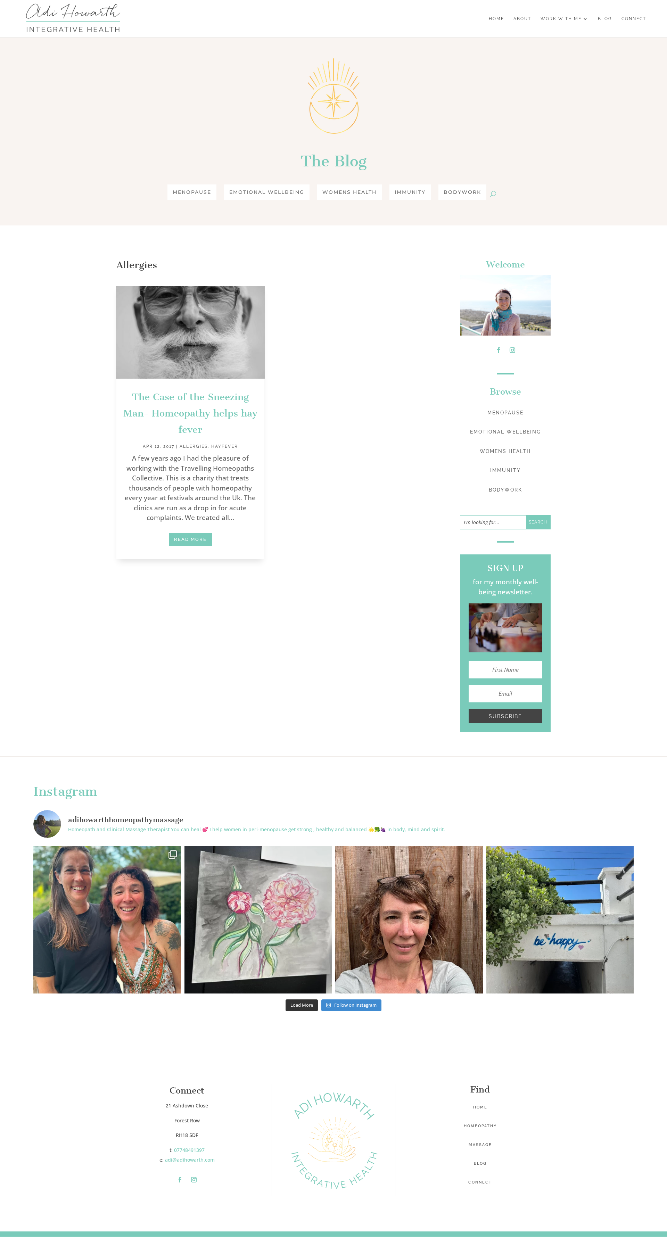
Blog (480, 1163)
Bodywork (462, 192)
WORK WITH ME (561, 18)
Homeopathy (480, 1126)
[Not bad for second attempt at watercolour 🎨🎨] (258, 920)
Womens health (349, 192)
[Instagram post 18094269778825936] (560, 920)
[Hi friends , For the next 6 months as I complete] (409, 920)
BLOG (605, 18)
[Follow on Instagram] (512, 350)
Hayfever (224, 446)
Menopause (192, 192)
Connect (480, 1182)
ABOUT (522, 18)
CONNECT (633, 18)
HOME (496, 18)
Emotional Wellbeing (266, 192)
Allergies (194, 446)
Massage (480, 1145)
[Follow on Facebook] (498, 350)
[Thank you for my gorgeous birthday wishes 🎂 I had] (107, 920)
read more (190, 539)
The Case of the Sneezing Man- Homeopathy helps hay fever (190, 413)
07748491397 (189, 1150)
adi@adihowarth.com (190, 1159)
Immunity (410, 192)
